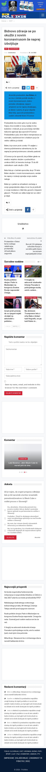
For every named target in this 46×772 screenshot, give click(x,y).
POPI (39, 751)
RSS (27, 761)
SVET (6, 48)
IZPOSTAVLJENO (30, 297)
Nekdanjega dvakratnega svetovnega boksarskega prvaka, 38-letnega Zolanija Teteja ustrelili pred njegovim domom (20, 606)
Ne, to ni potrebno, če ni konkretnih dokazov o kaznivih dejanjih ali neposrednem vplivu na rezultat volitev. (24, 531)
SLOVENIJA (14, 751)
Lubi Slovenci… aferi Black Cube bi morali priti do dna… (23, 464)
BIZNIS (34, 751)
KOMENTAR (23, 459)
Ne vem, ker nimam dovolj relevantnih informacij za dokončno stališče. (22, 524)
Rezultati (37, 537)
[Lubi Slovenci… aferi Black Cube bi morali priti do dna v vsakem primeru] (23, 456)
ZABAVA (33, 754)
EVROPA (7, 266)
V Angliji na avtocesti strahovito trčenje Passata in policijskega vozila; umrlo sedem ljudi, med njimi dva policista (22, 630)
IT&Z (18, 754)
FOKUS (6, 751)
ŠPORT (8, 754)
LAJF (13, 754)
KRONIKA (27, 751)
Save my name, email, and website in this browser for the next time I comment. (22, 386)
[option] (23, 458)
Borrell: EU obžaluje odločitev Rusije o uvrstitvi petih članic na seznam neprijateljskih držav (33, 249)
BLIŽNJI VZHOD (10, 297)
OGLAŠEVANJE (21, 758)
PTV (38, 754)
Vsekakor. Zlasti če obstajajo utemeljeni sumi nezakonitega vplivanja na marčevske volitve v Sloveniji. (24, 518)
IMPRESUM (9, 758)
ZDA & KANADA (14, 48)
